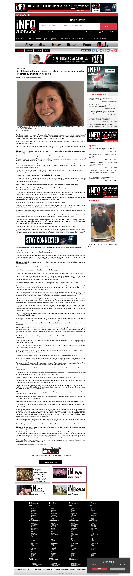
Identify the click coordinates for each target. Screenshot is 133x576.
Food (32, 544)
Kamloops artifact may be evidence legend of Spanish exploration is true (101, 125)
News (23, 39)
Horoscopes (34, 547)
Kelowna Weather (53, 520)
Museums (33, 525)
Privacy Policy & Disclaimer (85, 569)
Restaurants (34, 563)
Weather (38, 39)
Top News (33, 515)
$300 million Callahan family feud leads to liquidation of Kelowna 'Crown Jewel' (101, 118)
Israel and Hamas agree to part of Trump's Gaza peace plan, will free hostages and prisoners (102, 171)
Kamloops (19, 50)
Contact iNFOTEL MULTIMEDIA (43, 569)
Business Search (33, 559)
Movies (33, 554)
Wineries (33, 529)
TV (32, 557)
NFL (32, 538)
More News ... (51, 462)
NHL (32, 539)
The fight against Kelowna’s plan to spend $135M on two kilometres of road (103, 163)
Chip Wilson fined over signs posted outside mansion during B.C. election (101, 177)
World (32, 518)
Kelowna (29, 50)
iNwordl (67, 39)
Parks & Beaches (35, 526)
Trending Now (34, 516)
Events (61, 39)
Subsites (95, 39)
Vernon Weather (93, 520)
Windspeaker (66, 455)
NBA (32, 537)
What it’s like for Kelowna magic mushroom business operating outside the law (101, 105)
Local (32, 508)
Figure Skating (34, 534)
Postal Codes (34, 565)
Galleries (33, 523)
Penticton (38, 50)
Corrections (34, 513)
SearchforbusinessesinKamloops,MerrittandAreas (62, 26)
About (88, 39)
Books (32, 552)
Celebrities (33, 553)
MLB (32, 535)
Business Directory (78, 39)
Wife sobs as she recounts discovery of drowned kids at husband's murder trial (102, 149)
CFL (32, 532)
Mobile (72, 573)
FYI (32, 514)
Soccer (33, 540)
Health (32, 545)
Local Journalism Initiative (43, 455)
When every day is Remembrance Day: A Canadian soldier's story (100, 99)
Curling (33, 533)
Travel (32, 549)
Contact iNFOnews (58, 569)
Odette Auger (57, 455)
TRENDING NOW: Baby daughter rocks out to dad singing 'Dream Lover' (101, 112)
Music (32, 555)
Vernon (46, 50)
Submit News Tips (70, 569)
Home (17, 39)
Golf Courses (34, 524)
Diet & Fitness (34, 543)
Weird (32, 519)
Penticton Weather (74, 520)
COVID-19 (30, 39)
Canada (33, 511)
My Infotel (103, 39)
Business (33, 510)
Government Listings (36, 564)
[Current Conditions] (100, 32)
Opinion (45, 39)
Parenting (33, 548)
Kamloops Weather (34, 520)
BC (32, 509)
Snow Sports (34, 528)
